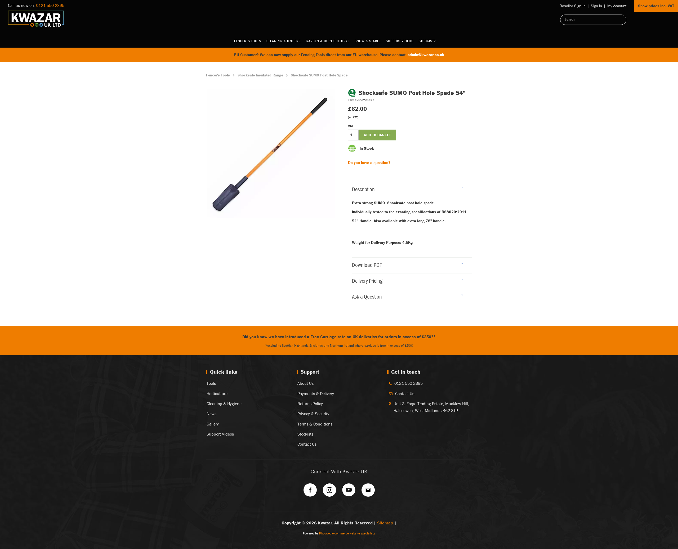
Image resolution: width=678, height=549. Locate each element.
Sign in (596, 5)
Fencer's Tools (247, 40)
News (211, 413)
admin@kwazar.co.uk (426, 54)
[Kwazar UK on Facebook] (310, 491)
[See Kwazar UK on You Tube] (348, 491)
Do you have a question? (369, 162)
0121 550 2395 (50, 5)
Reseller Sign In (573, 5)
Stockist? (427, 40)
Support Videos (399, 40)
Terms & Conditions (314, 424)
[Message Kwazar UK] (368, 491)
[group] (270, 153)
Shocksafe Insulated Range (260, 75)
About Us (305, 383)
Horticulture (217, 393)
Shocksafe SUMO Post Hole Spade (319, 75)
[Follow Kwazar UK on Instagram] (329, 491)
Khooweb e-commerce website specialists (347, 533)
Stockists (305, 434)
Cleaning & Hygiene (283, 40)
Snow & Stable (368, 40)
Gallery (213, 424)
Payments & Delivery (315, 393)
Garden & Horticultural (327, 40)
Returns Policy (310, 403)
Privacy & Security (313, 413)
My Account (617, 5)
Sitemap (385, 523)
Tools (211, 383)
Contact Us (306, 444)
